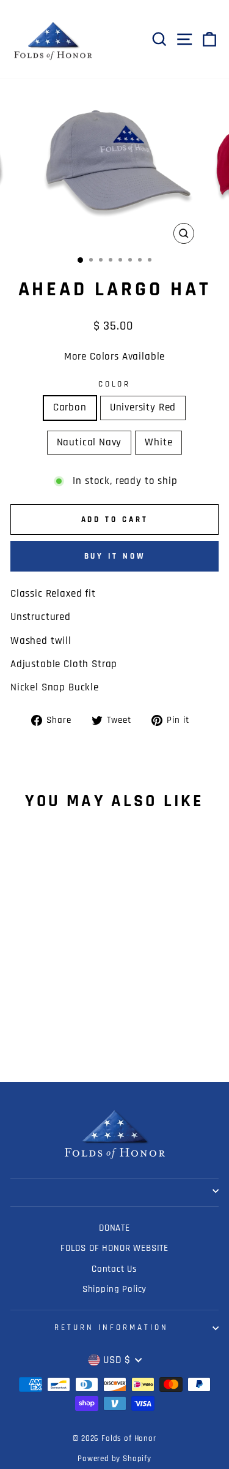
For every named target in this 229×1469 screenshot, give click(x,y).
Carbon (70, 407)
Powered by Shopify (114, 1458)
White (158, 442)
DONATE (114, 1228)
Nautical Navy (89, 442)
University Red (143, 407)
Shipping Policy (114, 1289)
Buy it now (114, 556)
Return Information (111, 1328)
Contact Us (114, 1269)
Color (114, 384)
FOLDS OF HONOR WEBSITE (114, 1248)
